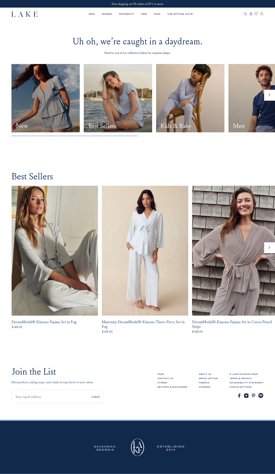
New (92, 14)
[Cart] (262, 15)
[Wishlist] (256, 14)
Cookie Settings (240, 387)
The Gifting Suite (180, 14)
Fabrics (204, 382)
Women (107, 14)
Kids (157, 14)
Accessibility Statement (246, 382)
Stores (162, 382)
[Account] (251, 15)
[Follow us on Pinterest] (253, 395)
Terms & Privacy (240, 378)
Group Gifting (208, 378)
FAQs (160, 374)
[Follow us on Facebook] (239, 395)
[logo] (24, 14)
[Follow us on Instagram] (246, 395)
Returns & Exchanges (172, 387)
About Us (205, 374)
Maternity (126, 14)
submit (95, 397)
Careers (204, 387)
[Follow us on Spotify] (261, 395)
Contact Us (165, 378)
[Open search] (245, 14)
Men (144, 14)
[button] (269, 247)
